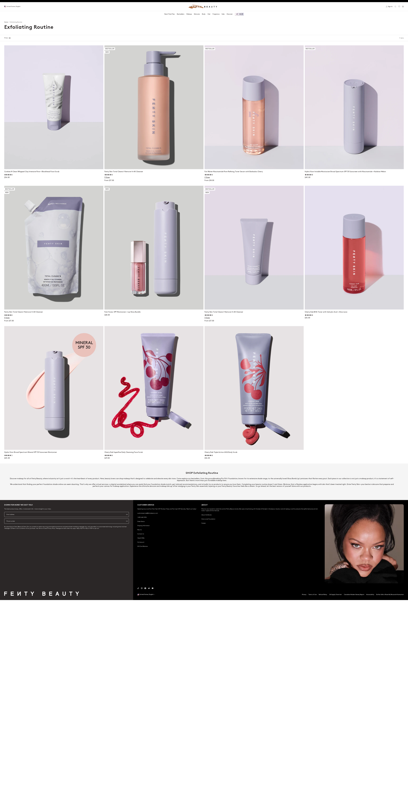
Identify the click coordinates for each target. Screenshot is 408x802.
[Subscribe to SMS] (127, 521)
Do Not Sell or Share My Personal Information (390, 594)
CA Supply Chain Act (335, 594)
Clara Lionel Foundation (208, 519)
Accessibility (370, 594)
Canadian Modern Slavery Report (354, 594)
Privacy (304, 594)
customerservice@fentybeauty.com (147, 513)
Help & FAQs (140, 538)
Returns (139, 529)
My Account (140, 542)
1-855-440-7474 (142, 517)
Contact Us (140, 534)
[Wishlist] (399, 6)
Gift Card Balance (142, 546)
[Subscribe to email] (127, 514)
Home (6, 22)
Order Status (141, 521)
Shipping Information (143, 525)
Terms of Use (312, 594)
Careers (203, 523)
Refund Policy (323, 594)
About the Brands (206, 515)
